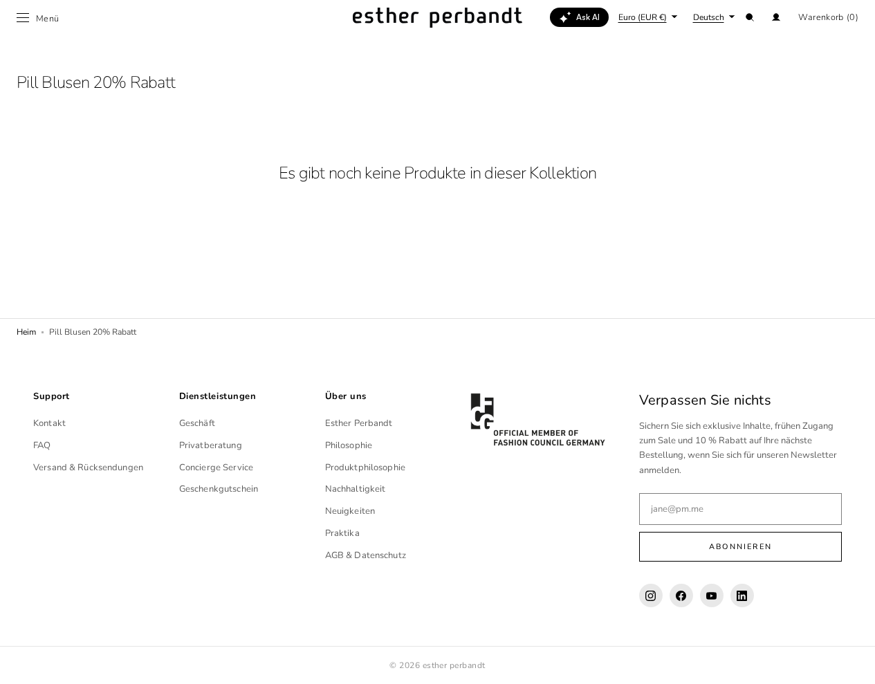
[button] (750, 17)
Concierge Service (216, 467)
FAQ (41, 445)
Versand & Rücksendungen (88, 467)
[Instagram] (651, 595)
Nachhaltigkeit (355, 489)
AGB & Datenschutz (365, 555)
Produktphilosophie (365, 467)
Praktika (342, 533)
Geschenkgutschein (218, 489)
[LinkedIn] (742, 595)
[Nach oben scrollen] (854, 663)
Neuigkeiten (350, 511)
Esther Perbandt (359, 423)
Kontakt (49, 423)
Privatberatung (210, 445)
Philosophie (348, 445)
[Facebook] (681, 595)
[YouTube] (712, 595)
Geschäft (197, 423)
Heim (26, 332)
